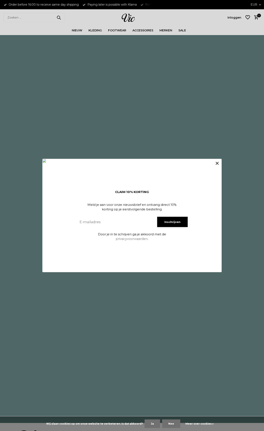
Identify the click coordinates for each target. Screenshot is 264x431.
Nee (171, 423)
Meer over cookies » (199, 423)
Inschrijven (172, 222)
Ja (152, 423)
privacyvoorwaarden (132, 239)
